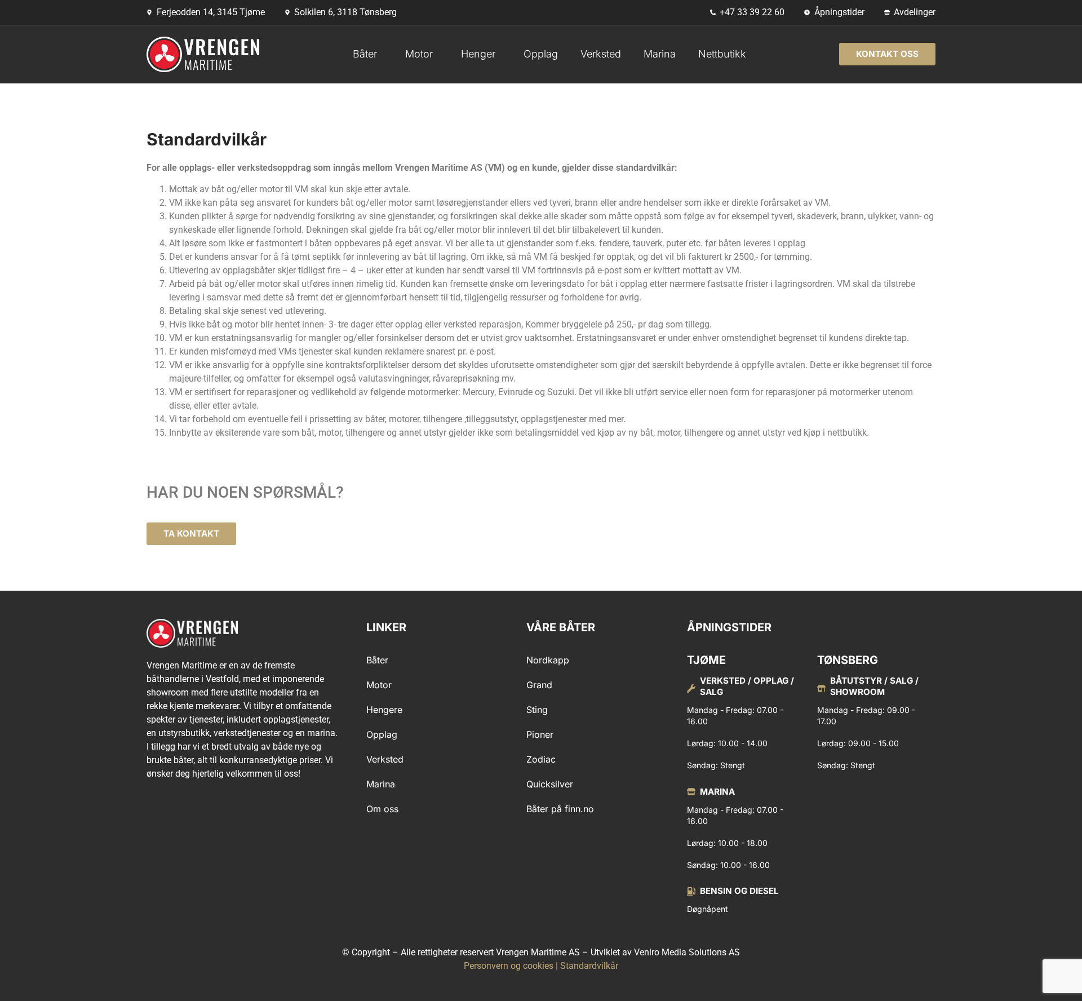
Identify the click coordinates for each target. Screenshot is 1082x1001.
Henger (478, 54)
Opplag (541, 54)
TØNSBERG (847, 660)
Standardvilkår (589, 965)
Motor (419, 54)
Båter (365, 54)
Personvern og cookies (508, 965)
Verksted (600, 54)
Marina (660, 54)
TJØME (706, 660)
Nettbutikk (722, 54)
